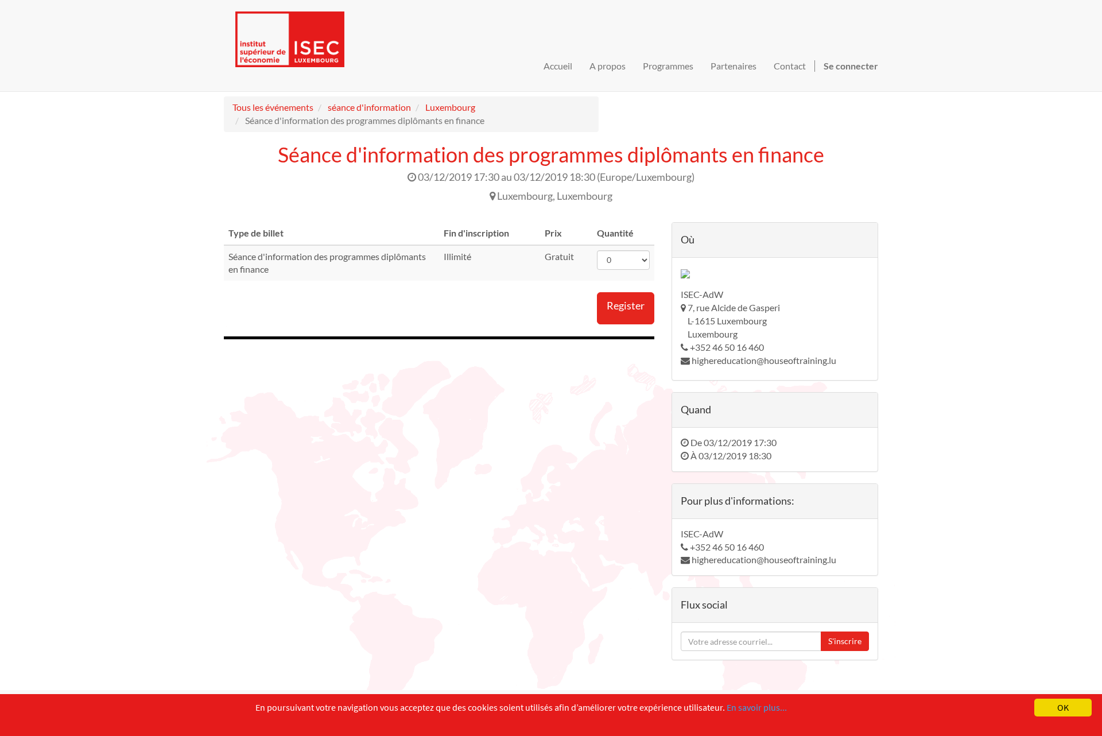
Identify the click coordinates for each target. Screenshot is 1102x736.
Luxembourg (450, 107)
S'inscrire (845, 641)
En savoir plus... (757, 707)
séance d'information (369, 107)
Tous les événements (272, 107)
